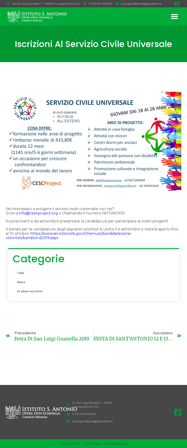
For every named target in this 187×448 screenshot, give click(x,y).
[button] (174, 16)
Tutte (20, 273)
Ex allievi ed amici (30, 291)
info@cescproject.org (38, 213)
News (21, 282)
